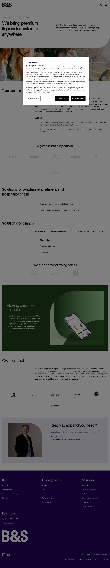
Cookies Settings (33, 98)
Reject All (62, 98)
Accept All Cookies (78, 98)
